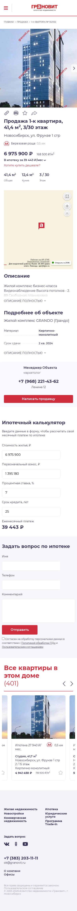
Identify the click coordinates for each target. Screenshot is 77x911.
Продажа (22, 22)
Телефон (8, 575)
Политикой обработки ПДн (38, 642)
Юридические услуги (56, 815)
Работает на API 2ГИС (40, 260)
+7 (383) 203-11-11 (21, 858)
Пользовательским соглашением (22, 646)
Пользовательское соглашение (23, 888)
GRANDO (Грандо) (52, 320)
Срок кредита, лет (15, 502)
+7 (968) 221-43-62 (38, 381)
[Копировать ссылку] (6, 112)
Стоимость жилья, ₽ (16, 445)
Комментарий (12, 594)
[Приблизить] (67, 206)
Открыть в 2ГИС (62, 263)
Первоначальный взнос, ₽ (21, 464)
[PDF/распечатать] (16, 112)
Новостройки (14, 813)
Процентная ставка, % (18, 483)
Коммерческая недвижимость (15, 819)
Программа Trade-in (53, 822)
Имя (5, 556)
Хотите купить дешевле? (22, 165)
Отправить (20, 630)
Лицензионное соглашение (38, 262)
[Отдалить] (67, 213)
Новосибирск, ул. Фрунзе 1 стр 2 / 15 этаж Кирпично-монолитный (37, 762)
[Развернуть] (67, 196)
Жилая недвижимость (20, 809)
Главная (9, 22)
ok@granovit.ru (14, 862)
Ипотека (51, 809)
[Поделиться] (34, 113)
